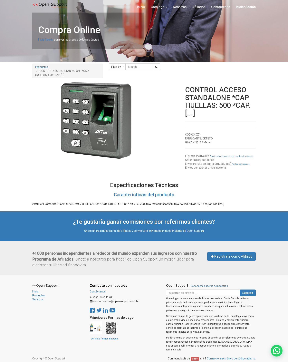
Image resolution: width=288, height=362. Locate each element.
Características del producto (144, 194)
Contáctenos (98, 291)
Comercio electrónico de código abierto (231, 358)
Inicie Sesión (45, 39)
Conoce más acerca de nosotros (209, 285)
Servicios (37, 299)
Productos (41, 67)
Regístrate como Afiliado (233, 256)
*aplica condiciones (241, 164)
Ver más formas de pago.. (105, 338)
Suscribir (247, 292)
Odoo (195, 358)
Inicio (35, 291)
